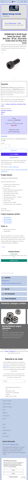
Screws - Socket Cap (14, 166)
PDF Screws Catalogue (6, 110)
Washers (3, 112)
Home (19, 23)
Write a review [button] (14, 260)
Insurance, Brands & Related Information (11, 283)
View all (2, 305)
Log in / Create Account (10, 23)
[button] (2, 1)
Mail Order (5, 412)
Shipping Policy (5, 280)
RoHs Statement (7, 219)
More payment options (14, 157)
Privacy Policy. (12, 466)
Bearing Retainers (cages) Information (11, 327)
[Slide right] (16, 78)
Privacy (4, 427)
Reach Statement (8, 221)
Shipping (5, 433)
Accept (13, 470)
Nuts (2, 114)
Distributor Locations (7, 406)
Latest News (6, 365)
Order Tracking (6, 415)
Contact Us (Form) (7, 403)
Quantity (2, 143)
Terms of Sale (6, 436)
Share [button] (3, 247)
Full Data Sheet (7, 217)
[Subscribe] (23, 381)
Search (4, 418)
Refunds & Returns (7, 430)
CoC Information (8, 222)
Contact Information (7, 400)
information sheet (14, 444)
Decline (13, 473)
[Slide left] (11, 78)
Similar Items (4, 136)
